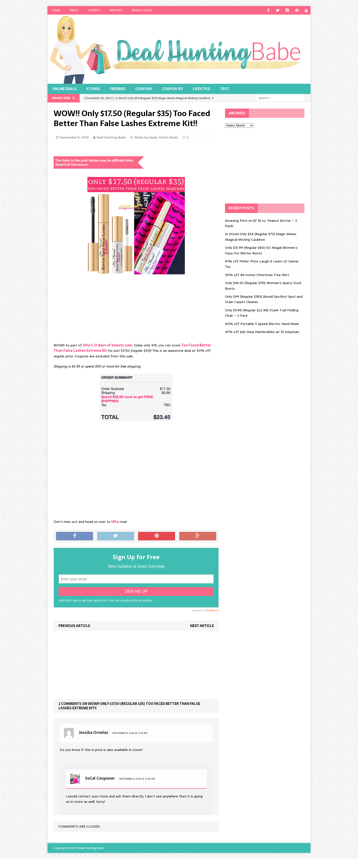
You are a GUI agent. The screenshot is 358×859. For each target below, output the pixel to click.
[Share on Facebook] (74, 536)
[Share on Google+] (197, 536)
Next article (202, 625)
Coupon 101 (172, 89)
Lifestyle (201, 89)
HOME (56, 10)
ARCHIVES (116, 10)
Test (224, 89)
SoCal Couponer (100, 778)
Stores (93, 89)
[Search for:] (280, 98)
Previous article (74, 625)
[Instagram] (287, 10)
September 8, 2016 (74, 137)
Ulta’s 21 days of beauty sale (107, 345)
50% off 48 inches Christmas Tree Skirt (257, 274)
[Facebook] (268, 10)
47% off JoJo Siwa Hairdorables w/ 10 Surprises (262, 331)
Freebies (117, 89)
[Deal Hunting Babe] (179, 49)
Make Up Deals (146, 137)
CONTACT (94, 10)
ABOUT (74, 10)
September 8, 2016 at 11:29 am (130, 733)
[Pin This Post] (156, 536)
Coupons (143, 89)
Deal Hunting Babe (111, 137)
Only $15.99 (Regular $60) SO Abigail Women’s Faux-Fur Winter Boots (261, 250)
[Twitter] (277, 10)
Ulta (115, 521)
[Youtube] (306, 10)
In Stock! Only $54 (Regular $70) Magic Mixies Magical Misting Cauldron (260, 236)
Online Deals (64, 89)
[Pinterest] (296, 10)
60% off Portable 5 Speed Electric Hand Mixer (262, 323)
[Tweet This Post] (115, 536)
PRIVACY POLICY (142, 10)
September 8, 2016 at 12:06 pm (137, 779)
